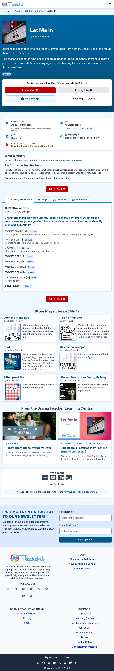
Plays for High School (82, 559)
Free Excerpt (32, 98)
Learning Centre (84, 618)
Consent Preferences (84, 646)
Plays (17, 11)
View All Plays (82, 568)
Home (8, 11)
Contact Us (84, 613)
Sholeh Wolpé (41, 36)
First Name (66, 511)
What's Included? (27, 613)
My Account (52, 657)
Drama (7, 74)
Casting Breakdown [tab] (21, 199)
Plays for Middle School (82, 563)
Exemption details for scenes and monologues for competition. (38, 178)
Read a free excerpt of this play (82, 137)
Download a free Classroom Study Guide (32, 146)
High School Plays (33, 11)
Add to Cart (29, 90)
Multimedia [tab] (82, 199)
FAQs (27, 623)
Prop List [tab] (61, 199)
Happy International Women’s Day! (28, 447)
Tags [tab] (44, 199)
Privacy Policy (84, 632)
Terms (84, 637)
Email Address (68, 525)
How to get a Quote (84, 98)
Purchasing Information (84, 623)
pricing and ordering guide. (67, 160)
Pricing (27, 618)
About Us (84, 627)
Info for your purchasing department (78, 492)
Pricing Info (82, 90)
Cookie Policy (84, 642)
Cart (66, 657)
